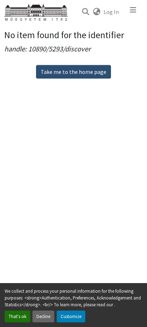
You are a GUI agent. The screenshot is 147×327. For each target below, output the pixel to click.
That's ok (17, 316)
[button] (85, 11)
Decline (43, 316)
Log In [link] (111, 11)
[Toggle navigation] (133, 12)
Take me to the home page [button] (73, 71)
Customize (71, 316)
